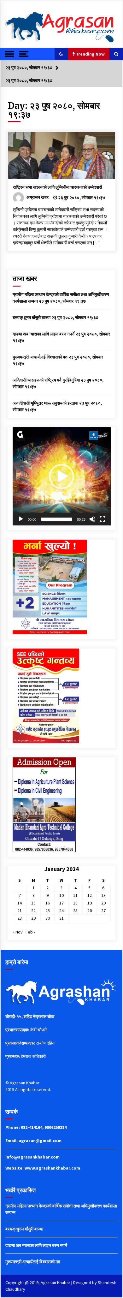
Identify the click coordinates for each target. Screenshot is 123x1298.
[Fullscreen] (102, 519)
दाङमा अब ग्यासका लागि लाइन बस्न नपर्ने (43, 334)
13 (103, 895)
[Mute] (92, 519)
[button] (61, 54)
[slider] (56, 519)
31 (61, 918)
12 (89, 895)
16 (47, 903)
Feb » (31, 932)
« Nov (18, 932)
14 (19, 903)
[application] (62, 476)
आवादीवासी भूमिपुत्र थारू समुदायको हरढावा (45, 403)
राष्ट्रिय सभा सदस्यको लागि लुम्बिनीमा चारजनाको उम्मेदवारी (57, 187)
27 (103, 910)
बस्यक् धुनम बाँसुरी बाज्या (31, 317)
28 (19, 918)
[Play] (21, 519)
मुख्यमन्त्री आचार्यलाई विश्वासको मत (40, 357)
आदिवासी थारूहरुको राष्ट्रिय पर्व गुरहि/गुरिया (46, 380)
